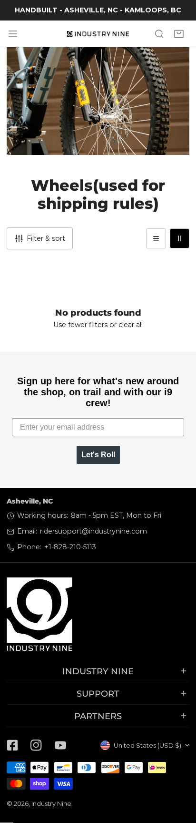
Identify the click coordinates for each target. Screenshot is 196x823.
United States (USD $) (147, 745)
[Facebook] (12, 745)
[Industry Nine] (98, 34)
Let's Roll (98, 455)
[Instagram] (36, 745)
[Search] (159, 33)
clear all (130, 324)
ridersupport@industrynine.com (93, 531)
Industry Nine (51, 803)
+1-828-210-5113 (70, 547)
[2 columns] (179, 238)
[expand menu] (13, 33)
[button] (179, 33)
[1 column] (156, 238)
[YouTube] (60, 745)
